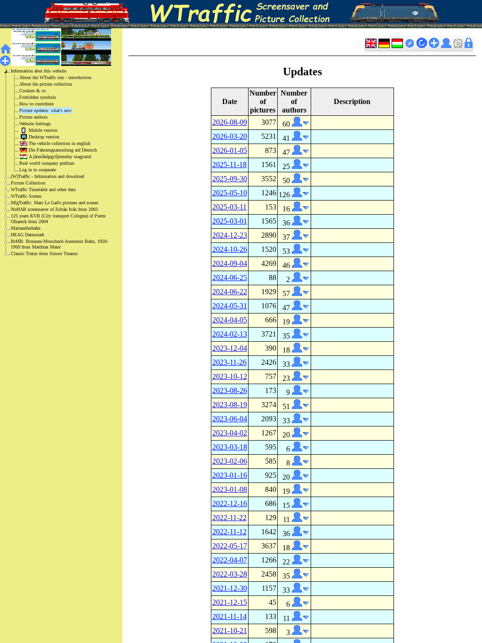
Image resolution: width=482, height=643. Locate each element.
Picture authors (33, 117)
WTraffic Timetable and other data (43, 189)
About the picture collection (45, 84)
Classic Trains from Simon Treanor (44, 253)
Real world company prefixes (46, 163)
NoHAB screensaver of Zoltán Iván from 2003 (54, 209)
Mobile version (43, 130)
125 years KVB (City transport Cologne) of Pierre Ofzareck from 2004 (58, 218)
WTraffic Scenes (26, 196)
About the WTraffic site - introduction (55, 77)
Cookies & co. (33, 90)
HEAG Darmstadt (27, 234)
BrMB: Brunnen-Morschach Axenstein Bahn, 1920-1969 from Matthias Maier (59, 244)
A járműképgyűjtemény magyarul (60, 156)
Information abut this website (38, 70)
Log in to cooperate (37, 169)
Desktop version (44, 136)
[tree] (53, 162)
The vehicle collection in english (59, 143)
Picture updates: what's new (45, 110)
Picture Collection (28, 182)
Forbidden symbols (37, 97)
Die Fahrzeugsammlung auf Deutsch (63, 150)
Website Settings (35, 123)
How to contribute (36, 103)
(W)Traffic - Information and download (47, 176)
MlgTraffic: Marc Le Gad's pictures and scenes (54, 202)
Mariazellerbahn (25, 228)
